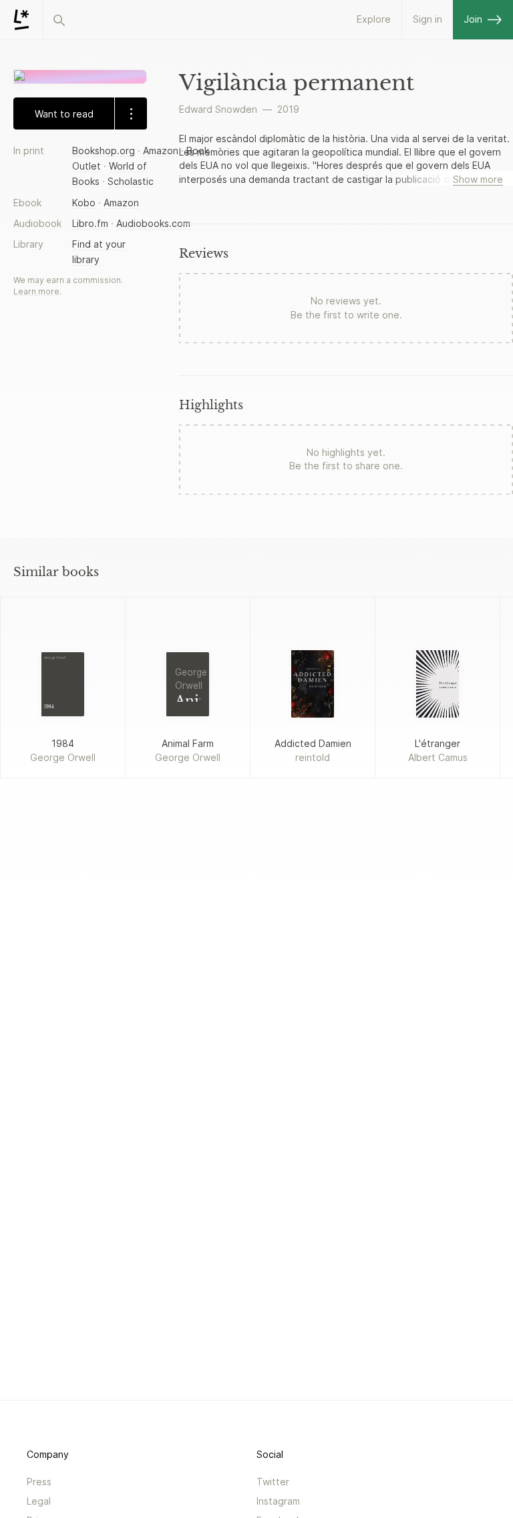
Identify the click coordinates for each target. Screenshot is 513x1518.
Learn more (36, 291)
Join (473, 19)
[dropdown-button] (130, 113)
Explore (374, 19)
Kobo (84, 202)
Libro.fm (90, 223)
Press (39, 1481)
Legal (39, 1501)
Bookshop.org (103, 150)
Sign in (427, 19)
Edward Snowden (218, 109)
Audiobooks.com (153, 223)
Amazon (160, 150)
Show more (478, 179)
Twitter (272, 1481)
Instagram (278, 1501)
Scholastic (131, 181)
